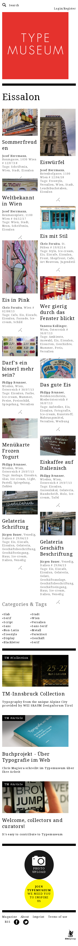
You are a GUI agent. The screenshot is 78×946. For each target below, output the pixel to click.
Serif (7, 618)
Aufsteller (56, 406)
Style (52, 251)
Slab (7, 614)
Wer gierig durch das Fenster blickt (57, 312)
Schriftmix (19, 166)
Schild (18, 322)
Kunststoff (65, 414)
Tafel (55, 497)
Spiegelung (10, 404)
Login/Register (65, 8)
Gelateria (66, 490)
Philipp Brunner (14, 382)
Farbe (29, 393)
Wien (6, 170)
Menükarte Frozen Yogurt (16, 451)
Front (44, 258)
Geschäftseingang (15, 552)
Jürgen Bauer (12, 534)
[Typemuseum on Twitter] (26, 922)
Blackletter (12, 642)
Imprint (39, 916)
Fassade (22, 318)
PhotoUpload (39, 870)
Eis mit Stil (54, 236)
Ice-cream (65, 251)
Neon (6, 225)
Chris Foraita (50, 243)
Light (31, 479)
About (25, 916)
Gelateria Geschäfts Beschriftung (56, 548)
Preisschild (21, 400)
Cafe (70, 258)
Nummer (46, 347)
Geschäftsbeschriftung (18, 549)
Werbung (62, 421)
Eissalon (27, 170)
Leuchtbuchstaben (53, 188)
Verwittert (39, 634)
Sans (7, 626)
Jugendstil (67, 261)
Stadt (16, 170)
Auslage (16, 475)
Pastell (7, 482)
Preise (6, 400)
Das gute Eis (55, 385)
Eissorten (47, 344)
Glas (5, 479)
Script (8, 622)
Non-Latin (11, 630)
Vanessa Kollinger (53, 326)
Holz (63, 493)
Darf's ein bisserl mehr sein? (18, 369)
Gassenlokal (49, 490)
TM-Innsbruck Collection (33, 694)
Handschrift (49, 493)
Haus (6, 556)
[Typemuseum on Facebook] (17, 922)
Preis (58, 347)
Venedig (20, 560)
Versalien (47, 184)
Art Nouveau (49, 261)
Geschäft (38, 638)
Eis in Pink (16, 300)
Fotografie (62, 410)
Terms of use (57, 916)
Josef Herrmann (14, 156)
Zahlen (7, 486)
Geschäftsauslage (52, 579)
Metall (36, 630)
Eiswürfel (52, 162)
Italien (7, 560)
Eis (42, 254)
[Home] (39, 45)
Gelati (44, 576)
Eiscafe (52, 254)
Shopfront (57, 258)
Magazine (9, 916)
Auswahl (46, 340)
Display (9, 638)
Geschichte (64, 344)
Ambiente (56, 336)
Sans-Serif (39, 626)
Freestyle (55, 181)
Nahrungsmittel (51, 417)
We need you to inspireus (39, 894)
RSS (7, 921)
